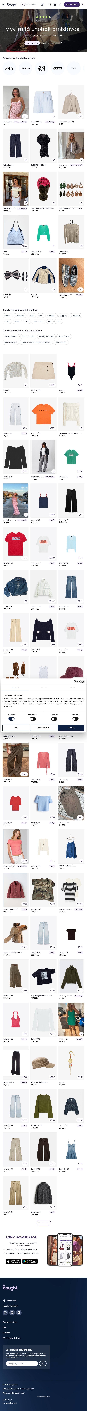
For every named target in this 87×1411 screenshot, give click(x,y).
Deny (16, 728)
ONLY (58, 321)
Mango (17, 321)
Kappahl (64, 316)
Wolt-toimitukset (12, 1338)
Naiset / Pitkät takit (46, 336)
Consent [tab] (15, 688)
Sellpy (23, 1082)
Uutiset (6, 1332)
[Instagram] (5, 1312)
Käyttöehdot (7, 1400)
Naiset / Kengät (28, 336)
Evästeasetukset (43, 1397)
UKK (4, 1327)
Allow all (71, 728)
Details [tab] (43, 688)
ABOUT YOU (49, 122)
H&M (51, 823)
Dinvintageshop (20, 122)
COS (26, 321)
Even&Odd (51, 316)
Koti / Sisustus (61, 342)
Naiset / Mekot (64, 336)
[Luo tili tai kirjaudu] (60, 4)
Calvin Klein (20, 316)
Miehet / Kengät (11, 342)
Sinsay (7, 321)
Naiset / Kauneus (11, 336)
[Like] (53, 116)
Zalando (78, 909)
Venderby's (21, 208)
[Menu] (55, 4)
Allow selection (43, 728)
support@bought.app (15, 1393)
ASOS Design (38, 321)
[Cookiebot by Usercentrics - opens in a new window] (75, 681)
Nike (49, 321)
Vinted (78, 295)
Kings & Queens (76, 165)
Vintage (8, 316)
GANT (31, 316)
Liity (43, 1363)
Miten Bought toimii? (51, 43)
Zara (23, 252)
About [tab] (72, 688)
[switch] (33, 719)
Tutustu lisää (44, 1223)
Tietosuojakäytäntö (10, 1403)
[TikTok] (19, 1312)
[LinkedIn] (12, 1312)
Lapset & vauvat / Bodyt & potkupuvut (36, 342)
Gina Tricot (49, 477)
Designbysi (21, 520)
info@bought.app (27, 1389)
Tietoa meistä (10, 1322)
